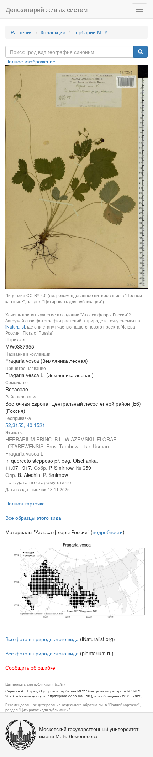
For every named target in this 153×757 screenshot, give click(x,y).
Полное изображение (30, 61)
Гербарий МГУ (90, 32)
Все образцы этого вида (33, 517)
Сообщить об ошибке (30, 667)
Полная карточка (25, 503)
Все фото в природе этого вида (42, 638)
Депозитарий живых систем (47, 9)
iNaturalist (15, 327)
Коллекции (53, 32)
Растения (22, 32)
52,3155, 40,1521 (25, 424)
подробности (108, 531)
